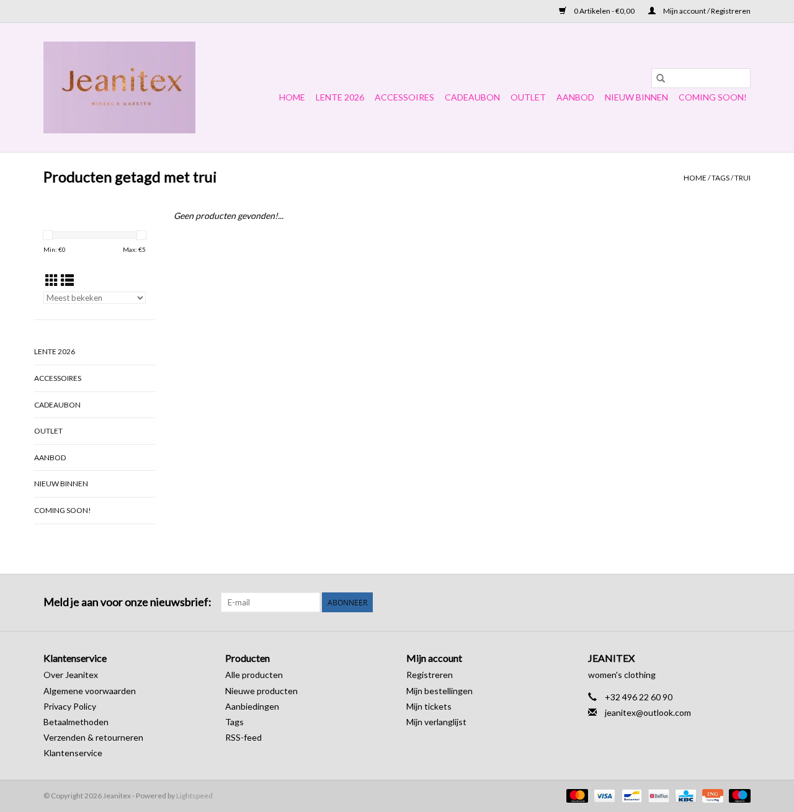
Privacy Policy (69, 706)
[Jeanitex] (119, 87)
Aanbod (575, 97)
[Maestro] (738, 795)
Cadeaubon (472, 97)
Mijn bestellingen (439, 690)
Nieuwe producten (261, 690)
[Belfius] (657, 795)
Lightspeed (194, 795)
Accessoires (404, 97)
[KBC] (684, 795)
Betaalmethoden (76, 721)
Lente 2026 (340, 97)
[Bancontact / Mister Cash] (630, 795)
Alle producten (254, 674)
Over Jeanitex (70, 674)
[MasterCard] (575, 795)
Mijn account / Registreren (706, 11)
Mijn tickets (429, 706)
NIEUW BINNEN (636, 97)
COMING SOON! (713, 97)
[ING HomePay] (711, 795)
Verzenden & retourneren (93, 737)
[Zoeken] (660, 78)
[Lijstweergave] (67, 280)
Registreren (429, 674)
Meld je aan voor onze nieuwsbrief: (127, 602)
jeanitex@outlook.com (648, 712)
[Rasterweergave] (51, 280)
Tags (720, 177)
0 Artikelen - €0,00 (604, 11)
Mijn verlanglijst (436, 721)
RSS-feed (243, 737)
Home (292, 97)
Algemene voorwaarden (89, 690)
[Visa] (603, 795)
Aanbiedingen (252, 706)
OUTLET (528, 97)
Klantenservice (72, 752)
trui (742, 177)
